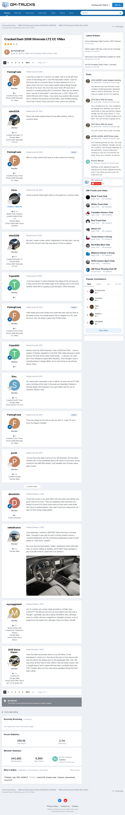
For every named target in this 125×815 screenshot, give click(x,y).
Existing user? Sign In (100, 5)
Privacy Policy (52, 806)
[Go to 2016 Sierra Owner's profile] (14, 660)
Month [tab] (99, 284)
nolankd (62, 760)
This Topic (111, 13)
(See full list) (75, 770)
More (71, 13)
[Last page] (33, 62)
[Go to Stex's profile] (14, 385)
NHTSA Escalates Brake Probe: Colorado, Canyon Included (100, 65)
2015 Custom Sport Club (103, 261)
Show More (103, 330)
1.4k (15, 398)
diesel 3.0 (96, 228)
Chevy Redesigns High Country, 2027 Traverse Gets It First (103, 41)
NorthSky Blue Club (100, 244)
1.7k (15, 673)
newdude (98, 298)
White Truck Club (99, 204)
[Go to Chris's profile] (14, 198)
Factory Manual (97, 161)
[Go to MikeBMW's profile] (92, 322)
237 (15, 625)
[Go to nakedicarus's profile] (14, 536)
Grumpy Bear (100, 290)
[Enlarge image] (53, 575)
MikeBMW (99, 321)
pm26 (14, 453)
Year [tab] (108, 284)
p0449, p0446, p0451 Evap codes (104, 136)
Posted (111, 82)
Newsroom (30, 13)
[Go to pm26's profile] (14, 461)
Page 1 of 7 (42, 63)
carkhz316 (97, 82)
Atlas (97, 306)
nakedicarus (14, 527)
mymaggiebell (14, 604)
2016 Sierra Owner (14, 651)
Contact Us (65, 806)
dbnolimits (14, 494)
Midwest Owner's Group (103, 253)
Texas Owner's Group (101, 236)
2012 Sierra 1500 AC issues (102, 100)
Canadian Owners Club (102, 212)
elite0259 (14, 111)
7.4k (15, 474)
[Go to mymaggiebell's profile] (14, 612)
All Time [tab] (118, 284)
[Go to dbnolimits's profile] (14, 502)
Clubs (53, 13)
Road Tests (42, 13)
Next (28, 63)
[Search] (120, 13)
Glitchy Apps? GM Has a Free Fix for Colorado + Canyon (103, 49)
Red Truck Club (98, 220)
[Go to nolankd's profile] (55, 759)
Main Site (17, 13)
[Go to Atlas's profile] (92, 307)
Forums (7, 13)
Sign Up (118, 5)
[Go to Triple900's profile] (14, 284)
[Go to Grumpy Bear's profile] (92, 291)
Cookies (75, 806)
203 (15, 549)
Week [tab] (89, 284)
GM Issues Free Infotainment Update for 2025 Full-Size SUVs (102, 57)
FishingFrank (18, 51)
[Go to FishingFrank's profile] (7, 52)
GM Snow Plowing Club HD (104, 269)
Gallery (62, 13)
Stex (14, 376)
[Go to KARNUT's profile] (92, 315)
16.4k (15, 211)
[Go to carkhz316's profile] (88, 81)
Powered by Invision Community (62, 811)
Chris (14, 190)
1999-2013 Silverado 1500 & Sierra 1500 (41, 53)
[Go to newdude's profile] (92, 299)
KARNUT (98, 314)
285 (15, 133)
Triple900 (14, 276)
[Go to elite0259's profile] (14, 119)
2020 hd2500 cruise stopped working (106, 80)
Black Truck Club (99, 196)
